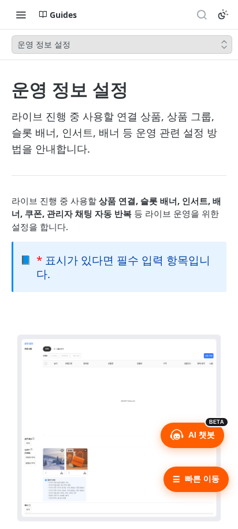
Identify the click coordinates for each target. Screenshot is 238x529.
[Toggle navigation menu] (21, 14)
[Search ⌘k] (201, 14)
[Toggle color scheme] (223, 14)
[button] (119, 426)
